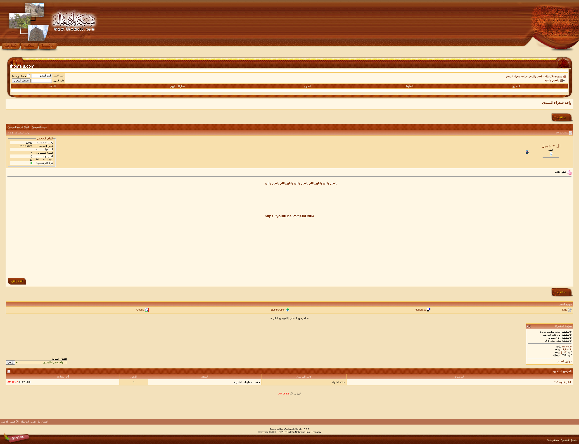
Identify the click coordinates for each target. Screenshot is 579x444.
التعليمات (408, 86)
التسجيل (515, 86)
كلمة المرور (58, 80)
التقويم (307, 86)
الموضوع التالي (280, 318)
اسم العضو (58, 75)
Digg (564, 309)
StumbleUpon (278, 309)
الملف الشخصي (44, 138)
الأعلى (4, 421)
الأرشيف (14, 421)
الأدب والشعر (535, 76)
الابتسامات (566, 349)
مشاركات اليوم (177, 86)
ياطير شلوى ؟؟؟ (563, 382)
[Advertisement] (289, 246)
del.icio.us (420, 309)
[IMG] (564, 352)
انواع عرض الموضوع (18, 127)
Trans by (316, 432)
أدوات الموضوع (39, 127)
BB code (567, 346)
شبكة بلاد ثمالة (28, 421)
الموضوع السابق (298, 318)
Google (140, 309)
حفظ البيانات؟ (19, 76)
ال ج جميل (550, 145)
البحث (53, 86)
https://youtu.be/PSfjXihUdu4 (289, 216)
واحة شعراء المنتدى (516, 76)
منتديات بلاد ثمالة (553, 76)
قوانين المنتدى (564, 361)
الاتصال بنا (43, 421)
